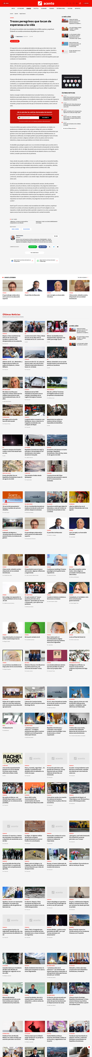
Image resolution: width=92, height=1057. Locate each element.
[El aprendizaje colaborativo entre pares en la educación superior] (13, 290)
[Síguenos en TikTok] (66, 85)
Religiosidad (26, 229)
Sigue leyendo (10, 277)
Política (36, 8)
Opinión (28, 8)
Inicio (13, 8)
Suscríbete (45, 117)
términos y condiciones (38, 121)
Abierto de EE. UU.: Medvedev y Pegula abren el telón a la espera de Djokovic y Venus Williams (72, 118)
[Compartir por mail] (57, 246)
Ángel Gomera (20, 36)
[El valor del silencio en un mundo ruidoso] (72, 52)
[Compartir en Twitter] (49, 246)
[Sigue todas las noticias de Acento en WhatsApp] (47, 260)
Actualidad (21, 8)
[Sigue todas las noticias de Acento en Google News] (22, 260)
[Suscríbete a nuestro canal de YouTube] (77, 3)
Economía (43, 8)
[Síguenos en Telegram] (73, 85)
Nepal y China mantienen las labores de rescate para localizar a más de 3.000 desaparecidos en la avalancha (72, 98)
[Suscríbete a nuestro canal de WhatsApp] (70, 85)
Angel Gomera (23, 13)
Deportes (77, 8)
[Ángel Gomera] (12, 36)
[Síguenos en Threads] (79, 81)
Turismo (51, 8)
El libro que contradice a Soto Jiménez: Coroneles (72, 124)
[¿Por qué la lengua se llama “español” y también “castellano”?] (72, 29)
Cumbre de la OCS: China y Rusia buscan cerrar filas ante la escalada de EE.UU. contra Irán (72, 105)
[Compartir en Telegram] (53, 246)
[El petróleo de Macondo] (35, 288)
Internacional (61, 8)
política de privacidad (46, 121)
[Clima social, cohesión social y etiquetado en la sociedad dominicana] (79, 290)
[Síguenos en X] (70, 3)
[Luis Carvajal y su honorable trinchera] (57, 289)
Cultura (70, 8)
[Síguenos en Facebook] (67, 3)
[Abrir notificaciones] (80, 3)
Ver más (56, 236)
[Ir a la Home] (89, 1047)
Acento (11, 13)
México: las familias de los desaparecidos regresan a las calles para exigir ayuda (72, 111)
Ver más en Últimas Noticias (69, 128)
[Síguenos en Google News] (77, 85)
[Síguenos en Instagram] (73, 3)
